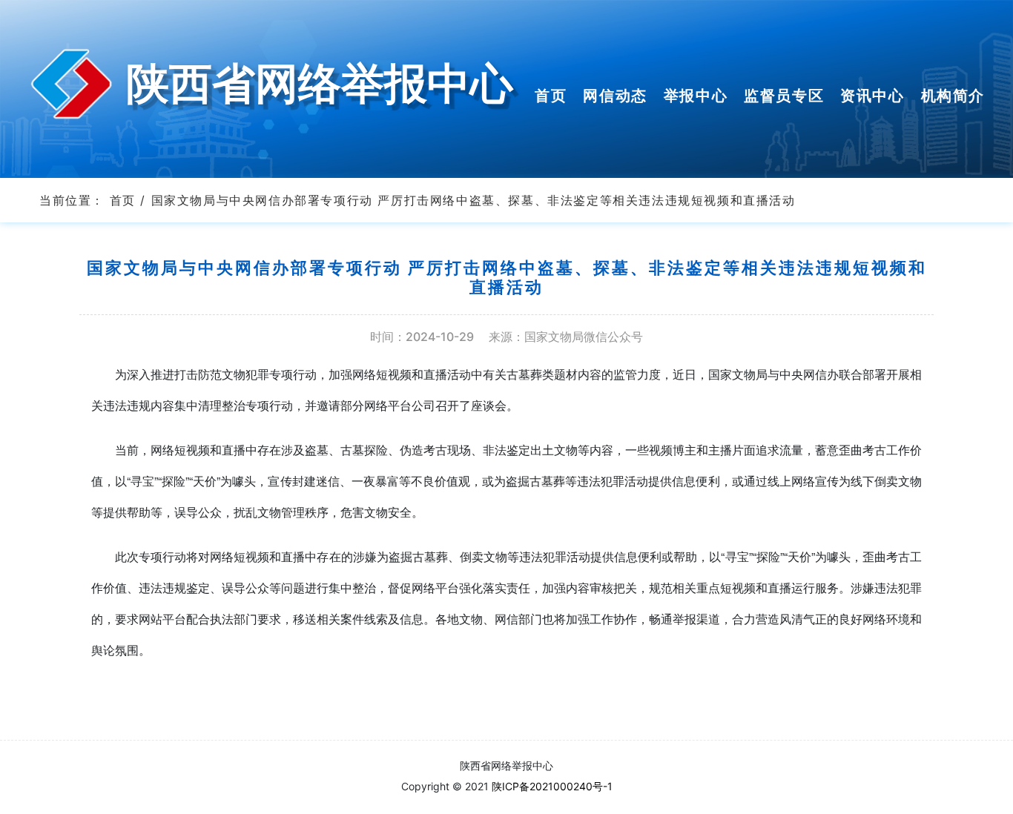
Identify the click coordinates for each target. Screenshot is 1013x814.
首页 (123, 200)
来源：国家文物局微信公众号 (566, 337)
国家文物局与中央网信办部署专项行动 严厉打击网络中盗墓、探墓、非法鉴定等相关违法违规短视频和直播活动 (473, 200)
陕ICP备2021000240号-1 (552, 786)
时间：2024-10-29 (422, 337)
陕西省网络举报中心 (319, 81)
